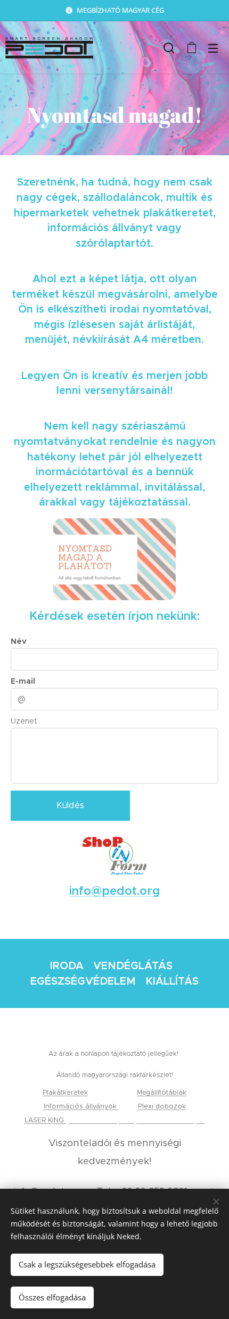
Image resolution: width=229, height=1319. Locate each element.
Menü (213, 47)
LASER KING (45, 1120)
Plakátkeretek (65, 1092)
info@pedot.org (114, 891)
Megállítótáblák (161, 1092)
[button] (169, 48)
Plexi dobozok (162, 1106)
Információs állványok (81, 1106)
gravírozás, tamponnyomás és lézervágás (135, 1120)
